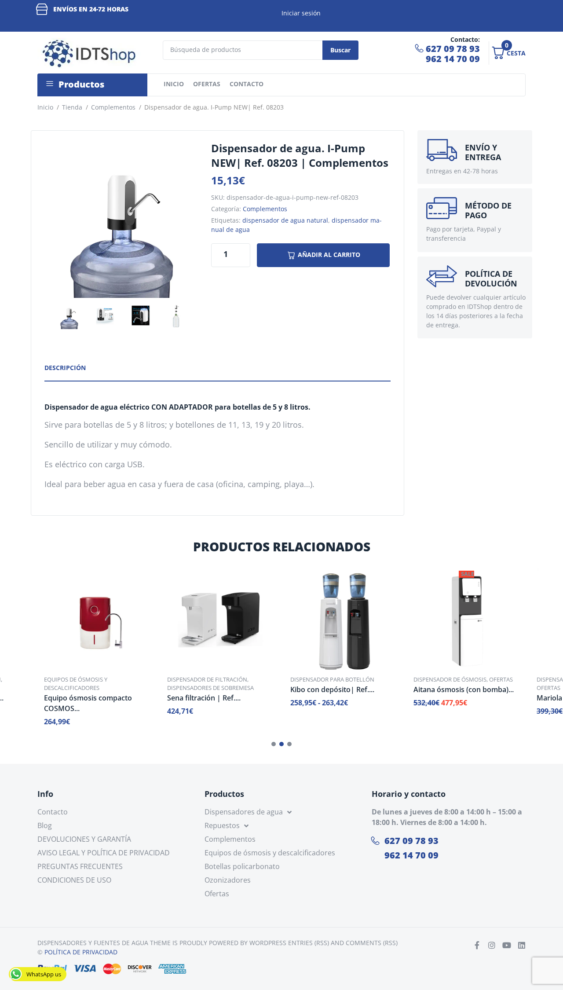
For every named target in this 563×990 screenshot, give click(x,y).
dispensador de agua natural (285, 220)
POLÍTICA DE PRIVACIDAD (80, 952)
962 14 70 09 (453, 59)
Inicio (45, 107)
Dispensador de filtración (207, 679)
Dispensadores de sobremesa (210, 688)
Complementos (113, 107)
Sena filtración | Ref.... (204, 698)
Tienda (72, 107)
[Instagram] (492, 945)
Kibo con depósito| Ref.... (332, 689)
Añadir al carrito (329, 254)
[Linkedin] (522, 945)
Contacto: (465, 39)
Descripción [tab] (65, 367)
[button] (273, 744)
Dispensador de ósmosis (449, 679)
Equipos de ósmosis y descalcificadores (75, 683)
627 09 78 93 (453, 49)
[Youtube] (507, 945)
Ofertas (501, 679)
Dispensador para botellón (332, 679)
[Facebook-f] (477, 945)
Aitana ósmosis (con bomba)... (463, 689)
